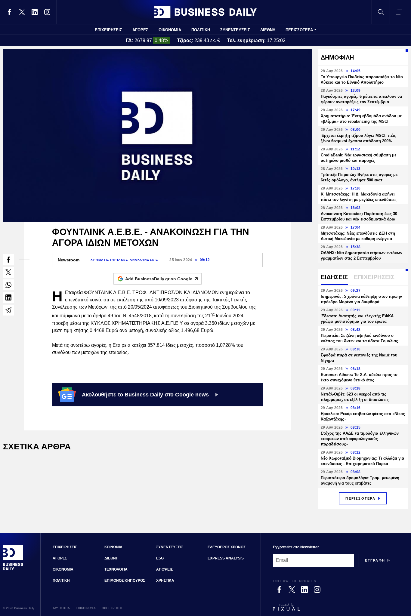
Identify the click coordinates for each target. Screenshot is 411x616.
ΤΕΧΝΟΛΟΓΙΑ (116, 569)
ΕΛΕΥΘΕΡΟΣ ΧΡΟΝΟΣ (227, 547)
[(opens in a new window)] (9, 12)
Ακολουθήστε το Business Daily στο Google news (145, 395)
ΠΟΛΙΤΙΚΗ (200, 30)
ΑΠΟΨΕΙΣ (164, 569)
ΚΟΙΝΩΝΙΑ (113, 547)
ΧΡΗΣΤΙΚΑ (165, 580)
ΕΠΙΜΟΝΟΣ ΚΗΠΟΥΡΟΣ (124, 580)
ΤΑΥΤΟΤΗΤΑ (61, 608)
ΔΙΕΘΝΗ (267, 30)
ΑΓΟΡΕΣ (140, 30)
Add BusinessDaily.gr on (158, 278)
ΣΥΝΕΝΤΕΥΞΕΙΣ (235, 30)
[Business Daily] (205, 12)
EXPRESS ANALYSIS (226, 558)
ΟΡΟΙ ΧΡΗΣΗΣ (112, 608)
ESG (160, 558)
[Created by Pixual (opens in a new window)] (334, 609)
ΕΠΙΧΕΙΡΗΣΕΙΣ (108, 30)
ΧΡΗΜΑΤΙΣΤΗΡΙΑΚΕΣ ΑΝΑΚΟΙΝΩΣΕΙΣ (124, 259)
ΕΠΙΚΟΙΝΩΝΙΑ (86, 608)
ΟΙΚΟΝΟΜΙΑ (170, 30)
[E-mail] (8, 310)
